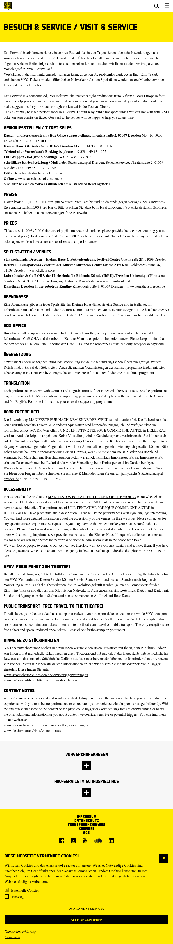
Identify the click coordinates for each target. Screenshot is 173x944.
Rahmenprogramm (140, 372)
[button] (156, 5)
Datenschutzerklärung (20, 931)
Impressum (12, 936)
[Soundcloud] (98, 840)
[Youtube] (85, 840)
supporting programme (96, 401)
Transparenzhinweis (86, 824)
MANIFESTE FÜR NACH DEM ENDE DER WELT (68, 419)
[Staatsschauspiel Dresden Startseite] (8, 6)
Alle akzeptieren (86, 919)
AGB (86, 832)
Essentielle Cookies (25, 890)
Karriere (87, 828)
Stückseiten (49, 367)
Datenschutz (86, 820)
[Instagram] (73, 840)
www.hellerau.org (42, 270)
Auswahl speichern (86, 908)
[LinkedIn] (111, 840)
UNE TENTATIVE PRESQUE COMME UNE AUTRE (101, 430)
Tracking (17, 896)
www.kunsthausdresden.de (146, 286)
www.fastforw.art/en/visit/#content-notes (32, 730)
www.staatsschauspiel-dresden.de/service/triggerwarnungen (46, 674)
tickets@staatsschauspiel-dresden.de (40, 173)
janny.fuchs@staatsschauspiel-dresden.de (99, 550)
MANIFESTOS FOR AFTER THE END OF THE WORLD (92, 496)
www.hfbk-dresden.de (116, 280)
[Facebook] (61, 840)
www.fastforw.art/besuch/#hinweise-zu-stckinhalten (40, 680)
